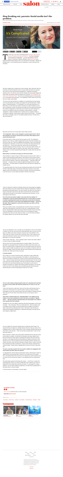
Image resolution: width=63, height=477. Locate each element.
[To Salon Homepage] (31, 3)
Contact (28, 453)
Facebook (16, 399)
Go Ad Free (32, 456)
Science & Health (45, 4)
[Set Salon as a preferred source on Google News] (34, 51)
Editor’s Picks (11, 399)
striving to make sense (34, 54)
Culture (15, 4)
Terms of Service (28, 455)
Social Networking (28, 399)
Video (58, 4)
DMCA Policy (31, 468)
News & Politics (6, 4)
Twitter (39, 399)
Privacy (33, 453)
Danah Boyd (33, 59)
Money (52, 4)
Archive (34, 455)
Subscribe (6, 1)
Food (21, 4)
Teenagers (35, 399)
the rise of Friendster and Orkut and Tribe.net (18, 56)
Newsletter (47, 1)
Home (26, 452)
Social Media (22, 399)
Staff (35, 452)
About (31, 452)
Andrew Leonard (7, 22)
